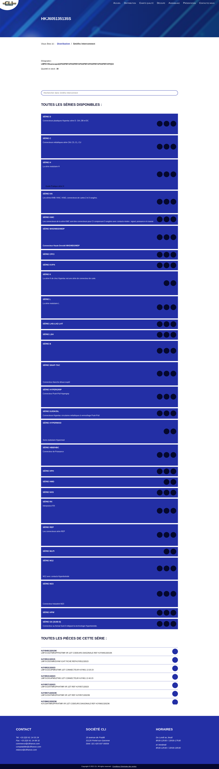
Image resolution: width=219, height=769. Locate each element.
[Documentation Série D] (160, 124)
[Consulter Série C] (166, 147)
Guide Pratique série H (55, 186)
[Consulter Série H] (166, 174)
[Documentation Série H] (160, 174)
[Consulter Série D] (166, 124)
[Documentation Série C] (160, 147)
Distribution (63, 43)
